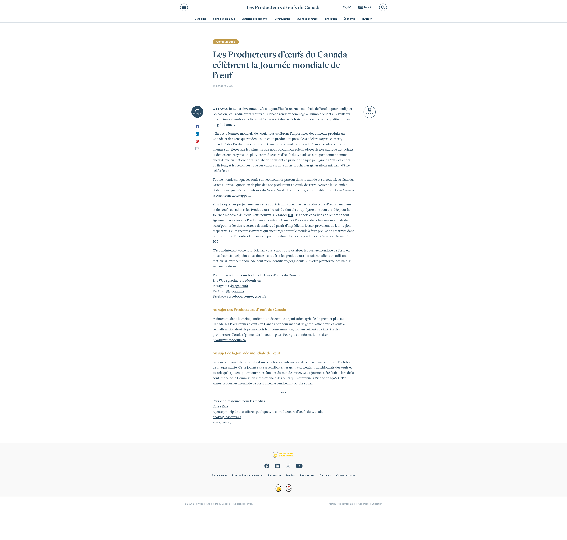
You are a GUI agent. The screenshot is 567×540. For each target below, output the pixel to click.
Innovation (331, 18)
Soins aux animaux (224, 18)
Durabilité (200, 18)
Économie (349, 18)
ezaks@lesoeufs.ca (227, 417)
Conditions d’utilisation (370, 504)
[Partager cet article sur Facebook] (197, 126)
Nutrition (367, 18)
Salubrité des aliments (255, 18)
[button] (211, 7)
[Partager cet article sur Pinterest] (197, 141)
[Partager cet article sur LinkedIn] (197, 134)
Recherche (274, 475)
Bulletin (368, 7)
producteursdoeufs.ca (244, 280)
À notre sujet (219, 475)
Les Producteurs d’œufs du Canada (283, 7)
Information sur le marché (247, 475)
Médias (290, 475)
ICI (290, 215)
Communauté (282, 18)
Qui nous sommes (307, 18)
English (347, 7)
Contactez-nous (345, 475)
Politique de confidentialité (343, 504)
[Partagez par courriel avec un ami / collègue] (197, 148)
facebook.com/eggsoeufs (247, 296)
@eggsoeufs (239, 285)
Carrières (325, 475)
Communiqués (225, 41)
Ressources (307, 475)
